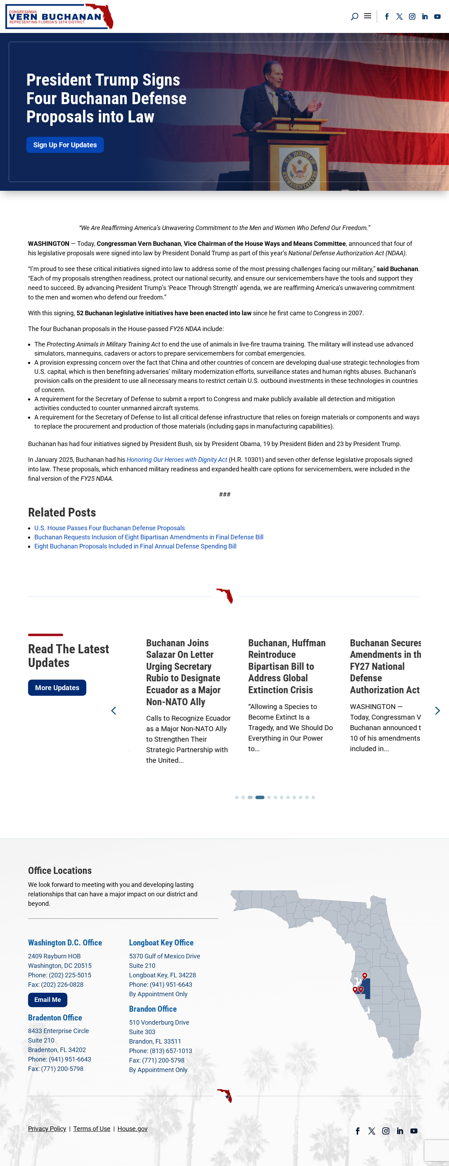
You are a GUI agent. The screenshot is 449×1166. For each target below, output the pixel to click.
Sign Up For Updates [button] (65, 145)
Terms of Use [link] (91, 1128)
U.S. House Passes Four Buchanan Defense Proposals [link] (109, 528)
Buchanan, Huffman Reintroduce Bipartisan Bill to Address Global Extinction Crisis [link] (270, 666)
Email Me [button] (47, 999)
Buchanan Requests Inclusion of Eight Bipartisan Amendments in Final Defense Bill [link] (148, 537)
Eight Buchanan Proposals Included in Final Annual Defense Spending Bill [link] (135, 546)
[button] (367, 15)
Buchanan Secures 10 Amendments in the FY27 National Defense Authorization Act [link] (375, 666)
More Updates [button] (57, 687)
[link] (59, 16)
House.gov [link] (133, 1128)
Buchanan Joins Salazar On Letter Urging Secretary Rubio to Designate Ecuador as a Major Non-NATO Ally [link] (166, 672)
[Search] (354, 16)
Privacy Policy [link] (47, 1128)
